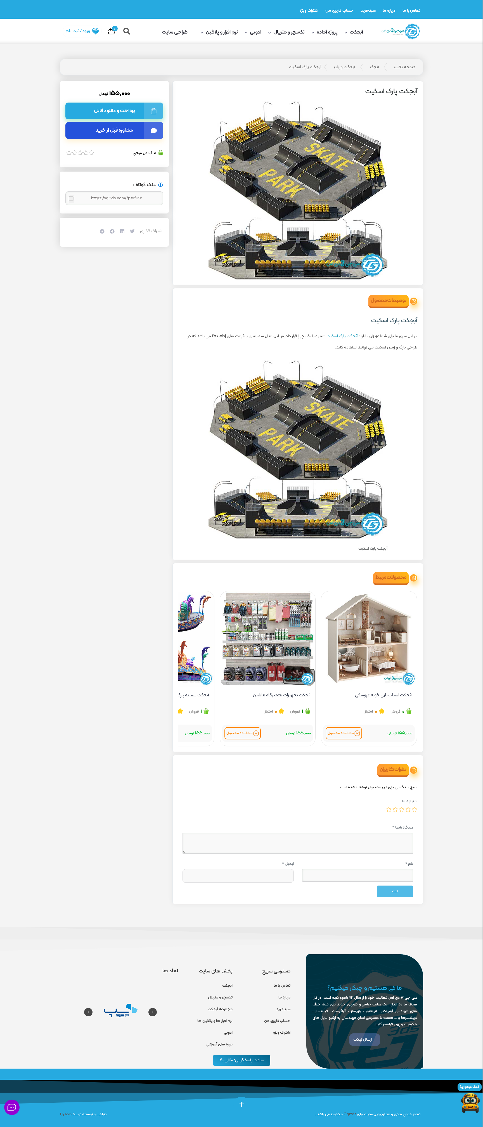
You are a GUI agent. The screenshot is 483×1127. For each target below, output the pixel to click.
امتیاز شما (409, 801)
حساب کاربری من (339, 11)
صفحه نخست (404, 67)
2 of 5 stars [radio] (408, 809)
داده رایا (66, 1114)
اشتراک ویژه (308, 11)
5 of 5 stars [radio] (389, 809)
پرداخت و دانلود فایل (114, 111)
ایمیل (288, 864)
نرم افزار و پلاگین (222, 32)
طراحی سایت (175, 32)
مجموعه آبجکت (220, 1009)
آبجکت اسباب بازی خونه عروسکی (383, 695)
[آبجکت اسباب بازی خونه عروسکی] (369, 639)
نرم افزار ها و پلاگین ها (215, 1021)
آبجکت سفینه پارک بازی (189, 695)
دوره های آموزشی (219, 1044)
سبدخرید (368, 11)
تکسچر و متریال (289, 32)
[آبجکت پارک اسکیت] (297, 190)
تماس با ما (411, 11)
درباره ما (389, 11)
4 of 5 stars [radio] (395, 809)
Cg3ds (350, 1114)
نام (409, 864)
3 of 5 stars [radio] (401, 809)
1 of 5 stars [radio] (414, 809)
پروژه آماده (327, 32)
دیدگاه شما (402, 828)
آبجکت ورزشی (344, 67)
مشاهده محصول (341, 733)
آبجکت (356, 32)
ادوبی (255, 32)
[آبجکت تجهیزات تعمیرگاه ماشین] (268, 639)
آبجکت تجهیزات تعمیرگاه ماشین (281, 695)
